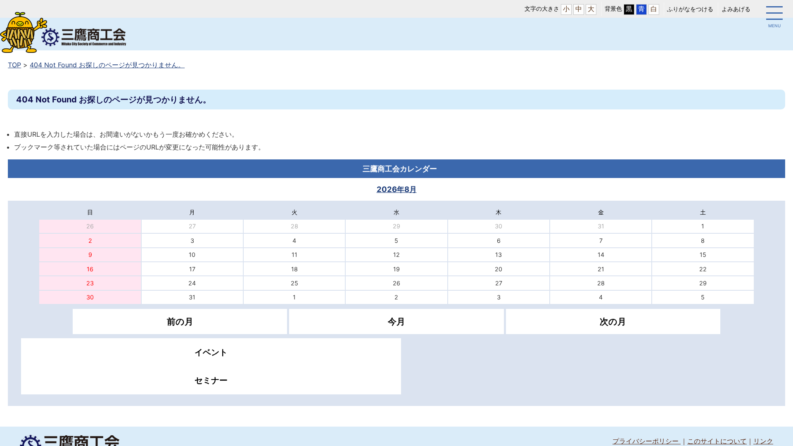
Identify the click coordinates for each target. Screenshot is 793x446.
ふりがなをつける (690, 8)
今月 (396, 321)
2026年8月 (397, 189)
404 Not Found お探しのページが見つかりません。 (107, 65)
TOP (14, 65)
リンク (763, 441)
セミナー (211, 380)
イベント (211, 352)
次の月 (613, 321)
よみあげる (736, 8)
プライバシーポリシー (647, 441)
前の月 (180, 321)
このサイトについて (717, 441)
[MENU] (774, 14)
